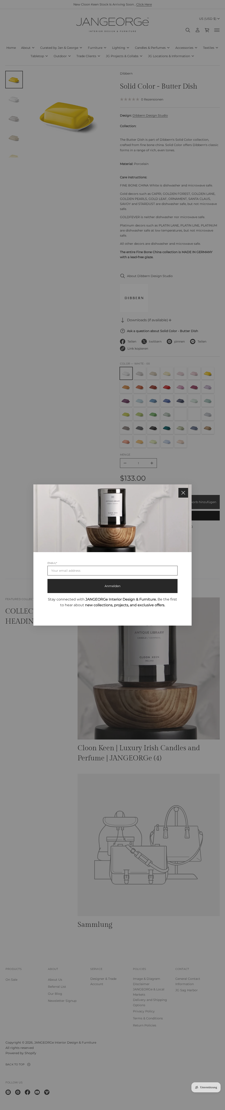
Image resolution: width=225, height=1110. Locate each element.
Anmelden (112, 586)
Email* (52, 563)
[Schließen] (183, 493)
